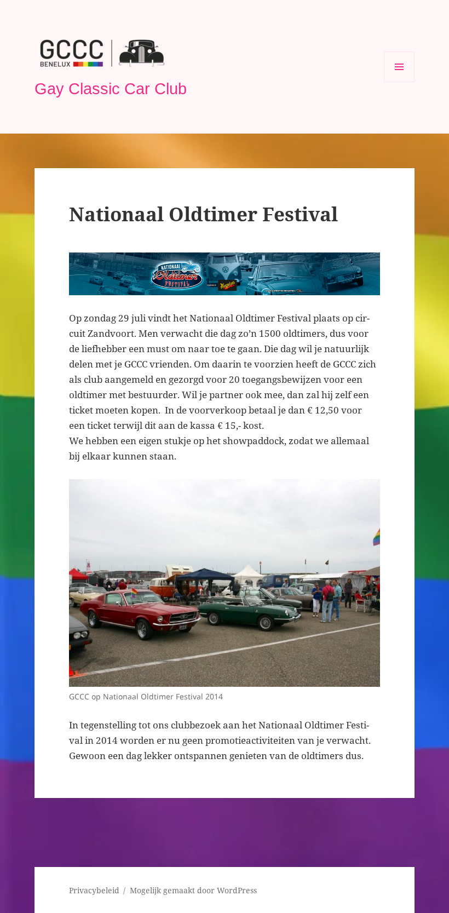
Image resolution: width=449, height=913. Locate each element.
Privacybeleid (94, 890)
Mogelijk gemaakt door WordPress (193, 890)
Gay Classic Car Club (110, 88)
